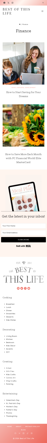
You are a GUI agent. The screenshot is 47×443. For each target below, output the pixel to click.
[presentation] (23, 63)
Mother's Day (11, 407)
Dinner (9, 310)
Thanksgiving (11, 416)
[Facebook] (4, 3)
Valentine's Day (12, 400)
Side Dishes (11, 320)
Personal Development (26, 87)
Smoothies (10, 314)
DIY (8, 352)
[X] (8, 3)
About (18, 426)
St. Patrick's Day (13, 403)
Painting (9, 384)
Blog (23, 430)
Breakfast (10, 304)
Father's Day (11, 410)
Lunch (8, 307)
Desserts (10, 317)
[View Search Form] (43, 2)
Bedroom (10, 342)
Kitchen (9, 339)
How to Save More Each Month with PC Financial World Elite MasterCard (23, 158)
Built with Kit (23, 246)
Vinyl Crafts (11, 381)
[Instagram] (12, 3)
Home (13, 87)
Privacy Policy (32, 426)
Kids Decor (10, 346)
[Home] (20, 24)
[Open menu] (42, 11)
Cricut (8, 368)
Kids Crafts (11, 374)
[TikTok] (27, 433)
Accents (9, 349)
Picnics (9, 413)
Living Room (11, 336)
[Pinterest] (31, 433)
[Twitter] (19, 433)
